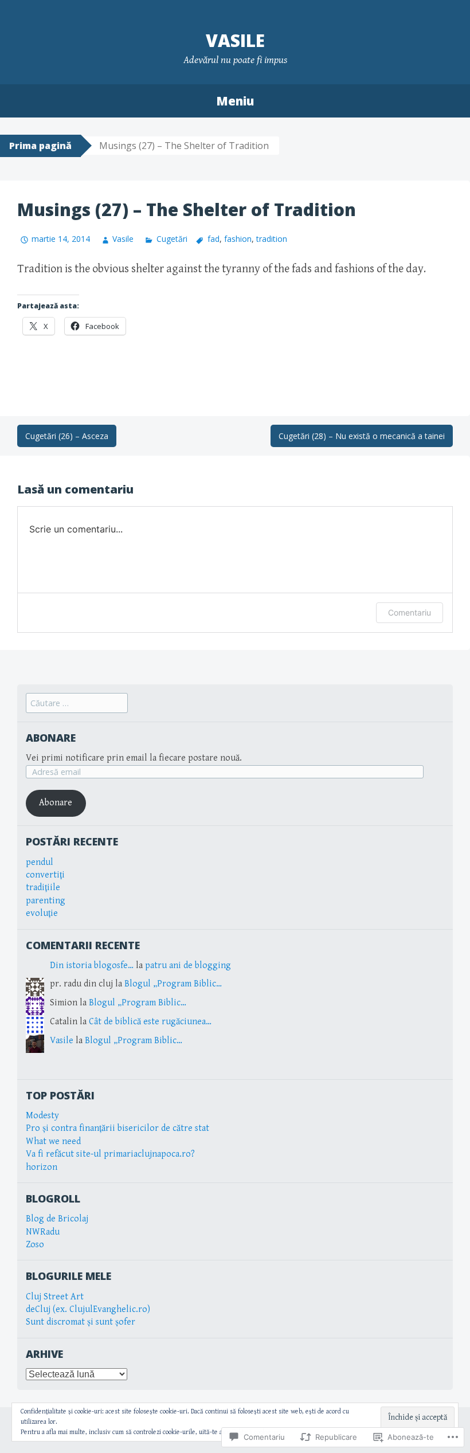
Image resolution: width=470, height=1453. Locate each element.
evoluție (42, 913)
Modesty (42, 1115)
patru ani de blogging (188, 965)
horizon (41, 1167)
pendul (39, 862)
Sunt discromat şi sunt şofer (80, 1322)
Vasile (235, 40)
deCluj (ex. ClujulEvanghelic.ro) (88, 1309)
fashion (238, 238)
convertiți (45, 875)
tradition (271, 238)
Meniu (235, 101)
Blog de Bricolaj (57, 1218)
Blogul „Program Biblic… (173, 983)
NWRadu (43, 1232)
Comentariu (409, 612)
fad (213, 238)
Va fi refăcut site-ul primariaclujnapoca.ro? (110, 1154)
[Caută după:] (77, 703)
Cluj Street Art (55, 1296)
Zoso (35, 1244)
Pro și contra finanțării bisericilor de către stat (117, 1128)
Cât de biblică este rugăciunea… (150, 1021)
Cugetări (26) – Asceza (66, 435)
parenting (45, 900)
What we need (53, 1141)
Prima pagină (40, 145)
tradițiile (43, 887)
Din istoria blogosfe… (92, 965)
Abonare (51, 738)
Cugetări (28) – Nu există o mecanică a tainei (362, 435)
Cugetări (171, 238)
